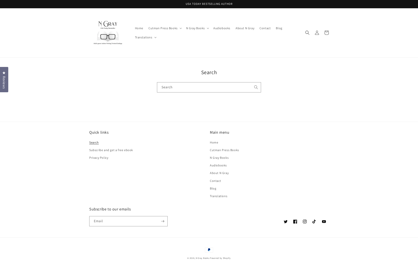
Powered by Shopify (220, 258)
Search (94, 142)
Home (214, 142)
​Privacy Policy (98, 158)
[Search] (256, 87)
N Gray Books (219, 158)
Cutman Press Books (224, 150)
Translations (218, 196)
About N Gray (219, 173)
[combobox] (209, 87)
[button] (165, 28)
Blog (213, 188)
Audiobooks (218, 165)
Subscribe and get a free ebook (111, 150)
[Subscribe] (162, 221)
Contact (215, 181)
